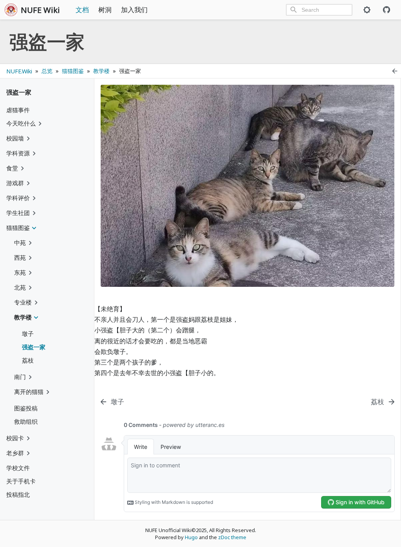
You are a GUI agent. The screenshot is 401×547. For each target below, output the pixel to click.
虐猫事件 (18, 110)
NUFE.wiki (19, 71)
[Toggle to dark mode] (367, 10)
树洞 (105, 9)
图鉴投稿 (26, 408)
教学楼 (101, 71)
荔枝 (28, 360)
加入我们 (134, 9)
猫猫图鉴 (73, 71)
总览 (47, 71)
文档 (82, 9)
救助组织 (26, 421)
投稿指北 (18, 494)
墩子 (28, 333)
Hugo (191, 537)
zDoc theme (232, 537)
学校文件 (18, 468)
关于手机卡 (21, 481)
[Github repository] (386, 10)
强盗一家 (33, 347)
